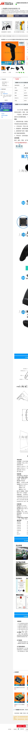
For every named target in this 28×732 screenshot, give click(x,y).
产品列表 (4, 36)
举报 (10, 72)
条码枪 (24, 713)
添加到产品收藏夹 (4, 115)
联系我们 (15, 729)
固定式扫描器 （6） (5, 82)
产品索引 (2, 113)
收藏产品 (4, 72)
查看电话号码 (5, 93)
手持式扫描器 (8, 36)
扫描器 (21, 713)
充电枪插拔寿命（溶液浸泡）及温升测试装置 (9, 32)
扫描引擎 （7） (4, 83)
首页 (1, 36)
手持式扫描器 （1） (5, 85)
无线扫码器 (16, 713)
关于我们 (9, 729)
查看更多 (6, 100)
